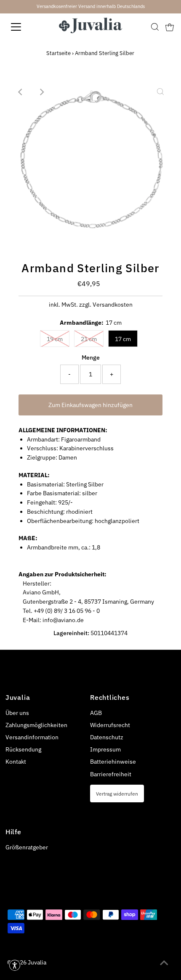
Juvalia (37, 962)
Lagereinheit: (71, 633)
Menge (91, 357)
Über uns (17, 713)
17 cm (123, 339)
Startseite (58, 53)
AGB (96, 713)
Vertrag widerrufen (117, 793)
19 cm (55, 339)
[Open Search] (155, 27)
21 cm (89, 339)
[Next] (41, 92)
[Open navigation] (25, 26)
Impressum (105, 749)
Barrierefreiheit (110, 774)
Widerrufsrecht (110, 725)
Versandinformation (32, 737)
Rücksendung (23, 749)
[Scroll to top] (164, 963)
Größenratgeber (26, 847)
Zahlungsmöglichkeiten (36, 725)
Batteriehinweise (113, 761)
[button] (14, 965)
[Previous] (20, 92)
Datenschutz (106, 737)
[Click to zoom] (160, 92)
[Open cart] (169, 27)
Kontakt (15, 761)
